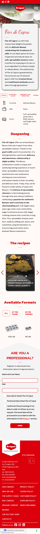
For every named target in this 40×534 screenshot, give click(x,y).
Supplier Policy (27, 500)
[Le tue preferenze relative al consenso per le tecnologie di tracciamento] (36, 530)
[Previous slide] (2, 272)
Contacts (6, 519)
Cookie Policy (26, 491)
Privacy (26, 418)
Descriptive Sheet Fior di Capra (20, 396)
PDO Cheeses (8, 500)
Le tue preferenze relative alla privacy (15, 530)
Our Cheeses (8, 486)
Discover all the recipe (20, 268)
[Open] (36, 8)
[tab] (4, 95)
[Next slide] (37, 272)
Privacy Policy (27, 486)
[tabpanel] (20, 113)
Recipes (5, 509)
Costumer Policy (28, 496)
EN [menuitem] (30, 461)
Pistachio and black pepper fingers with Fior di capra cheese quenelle (20, 283)
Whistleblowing (27, 505)
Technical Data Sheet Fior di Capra (21, 401)
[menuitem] (32, 461)
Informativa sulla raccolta (8, 532)
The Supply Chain (10, 496)
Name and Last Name (11, 374)
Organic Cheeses (10, 505)
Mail (4, 384)
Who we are (7, 491)
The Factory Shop (10, 514)
